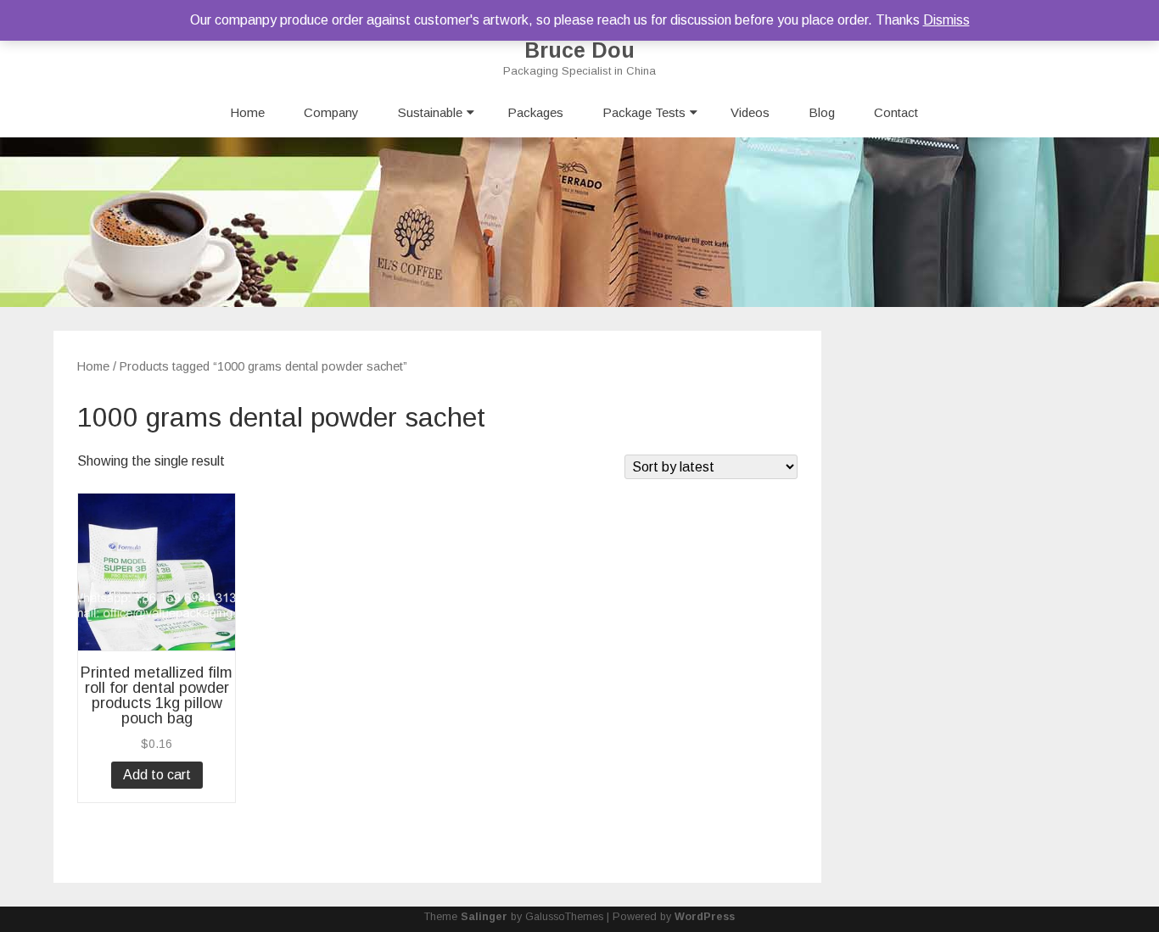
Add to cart (157, 774)
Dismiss (946, 20)
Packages (535, 112)
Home (247, 112)
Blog (822, 112)
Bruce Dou (579, 50)
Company (331, 112)
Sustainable (430, 112)
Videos (750, 112)
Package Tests (644, 112)
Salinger (484, 917)
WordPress (705, 917)
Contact (896, 112)
